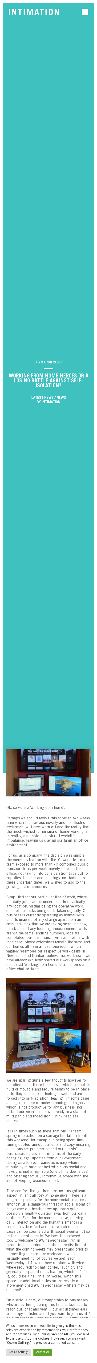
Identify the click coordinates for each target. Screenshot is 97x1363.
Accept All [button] (42, 1352)
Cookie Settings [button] (18, 1352)
